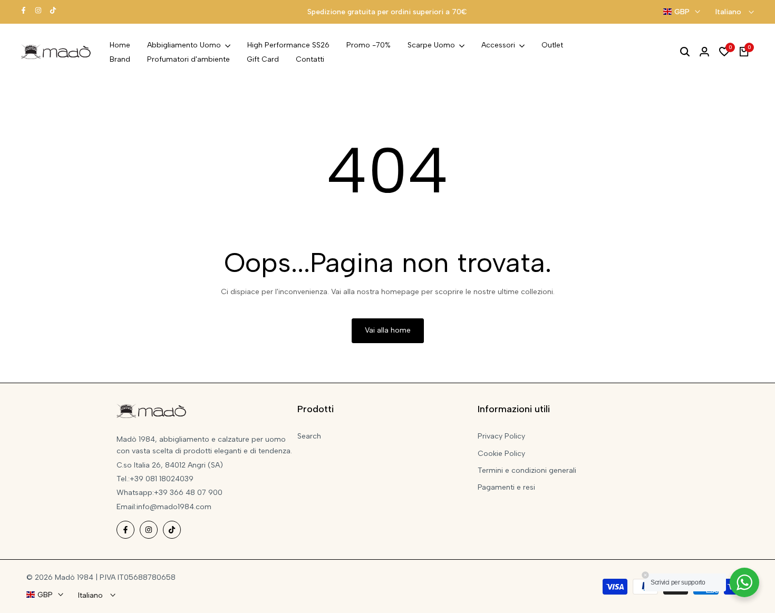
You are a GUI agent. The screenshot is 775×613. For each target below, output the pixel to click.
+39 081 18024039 (161, 478)
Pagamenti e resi (506, 487)
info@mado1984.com (174, 506)
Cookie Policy (501, 453)
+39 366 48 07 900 (188, 492)
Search (309, 436)
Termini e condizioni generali (527, 470)
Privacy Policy (501, 436)
